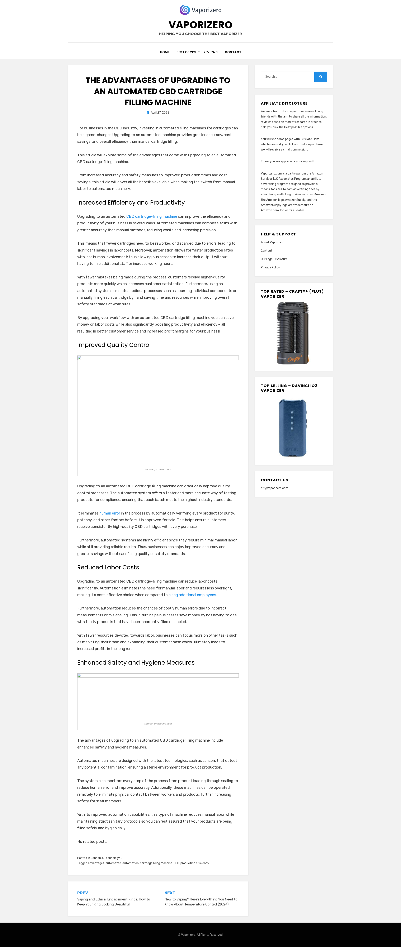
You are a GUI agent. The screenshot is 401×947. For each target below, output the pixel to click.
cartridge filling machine (156, 863)
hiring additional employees (192, 595)
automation (130, 863)
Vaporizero (200, 25)
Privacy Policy (270, 267)
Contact (233, 52)
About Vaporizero (272, 242)
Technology (112, 858)
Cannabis (97, 858)
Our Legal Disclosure (274, 259)
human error (109, 513)
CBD (176, 863)
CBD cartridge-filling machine (151, 216)
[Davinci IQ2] (292, 427)
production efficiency (194, 863)
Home (164, 52)
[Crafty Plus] (292, 333)
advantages (96, 863)
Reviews (210, 52)
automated (113, 863)
